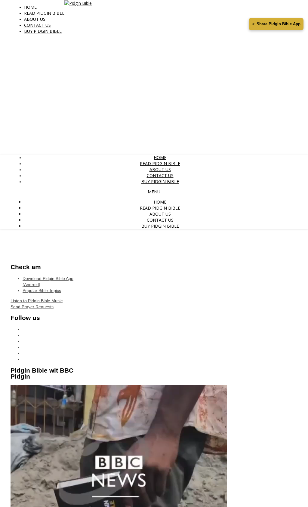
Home (30, 7)
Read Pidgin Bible (44, 13)
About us (34, 19)
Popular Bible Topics (42, 290)
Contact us (37, 25)
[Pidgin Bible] (78, 3)
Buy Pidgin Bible (43, 31)
